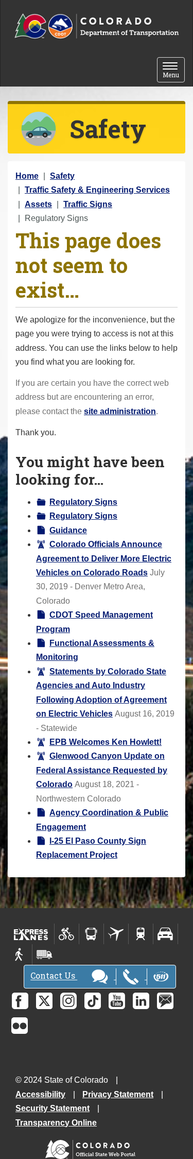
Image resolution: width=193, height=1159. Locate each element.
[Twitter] (44, 1000)
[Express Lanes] (31, 934)
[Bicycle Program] (66, 934)
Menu (174, 71)
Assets (38, 204)
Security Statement (52, 1108)
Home (27, 176)
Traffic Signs (87, 204)
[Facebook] (20, 1000)
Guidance (68, 530)
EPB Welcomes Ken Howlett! (105, 742)
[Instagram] (68, 1000)
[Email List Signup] (165, 1000)
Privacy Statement (117, 1094)
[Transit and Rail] (91, 934)
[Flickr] (19, 1025)
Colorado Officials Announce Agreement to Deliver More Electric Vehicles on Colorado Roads (103, 558)
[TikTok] (92, 1000)
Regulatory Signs (83, 502)
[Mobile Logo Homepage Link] (96, 26)
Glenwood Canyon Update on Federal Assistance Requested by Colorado (101, 770)
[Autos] (165, 934)
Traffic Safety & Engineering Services (97, 189)
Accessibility (40, 1094)
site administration (120, 411)
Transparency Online (56, 1122)
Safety (62, 176)
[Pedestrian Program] (19, 954)
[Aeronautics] (116, 934)
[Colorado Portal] (92, 1147)
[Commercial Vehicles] (44, 954)
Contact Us (53, 975)
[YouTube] (116, 1000)
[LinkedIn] (141, 1000)
